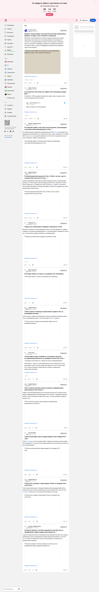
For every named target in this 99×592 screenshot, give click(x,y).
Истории (30, 354)
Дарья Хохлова (32, 88)
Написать (85, 20)
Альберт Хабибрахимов (34, 123)
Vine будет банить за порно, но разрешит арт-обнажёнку (43, 274)
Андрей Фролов (32, 172)
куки (12, 589)
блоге (53, 318)
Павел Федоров (32, 270)
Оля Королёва (32, 432)
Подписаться (64, 30)
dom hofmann (33, 103)
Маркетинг (30, 527)
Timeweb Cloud (32, 30)
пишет (52, 184)
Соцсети (30, 31)
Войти (93, 20)
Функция (31, 136)
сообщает (25, 492)
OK (19, 589)
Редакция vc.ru (32, 222)
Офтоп (29, 125)
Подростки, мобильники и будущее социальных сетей (43, 227)
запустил (55, 132)
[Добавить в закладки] (29, 428)
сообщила (30, 441)
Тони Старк (31, 352)
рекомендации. (8, 137)
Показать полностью (30, 76)
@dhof (39, 103)
